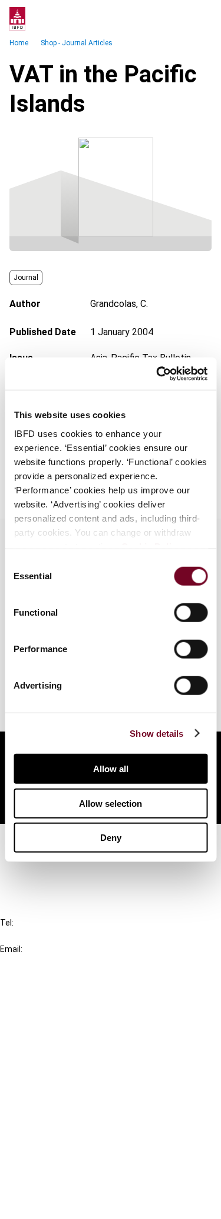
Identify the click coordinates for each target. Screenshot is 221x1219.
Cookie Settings (57, 1181)
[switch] (190, 612)
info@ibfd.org (28, 962)
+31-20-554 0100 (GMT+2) (57, 935)
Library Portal (52, 1063)
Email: (11, 949)
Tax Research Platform (72, 1021)
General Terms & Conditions (81, 1117)
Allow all (110, 769)
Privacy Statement (63, 1138)
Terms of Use (52, 1202)
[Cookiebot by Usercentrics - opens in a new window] (157, 373)
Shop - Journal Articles (77, 43)
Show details (156, 733)
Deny (110, 838)
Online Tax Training (62, 1042)
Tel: (7, 922)
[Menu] (200, 19)
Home (18, 43)
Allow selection (110, 803)
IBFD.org (41, 1000)
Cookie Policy (52, 1159)
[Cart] (176, 19)
